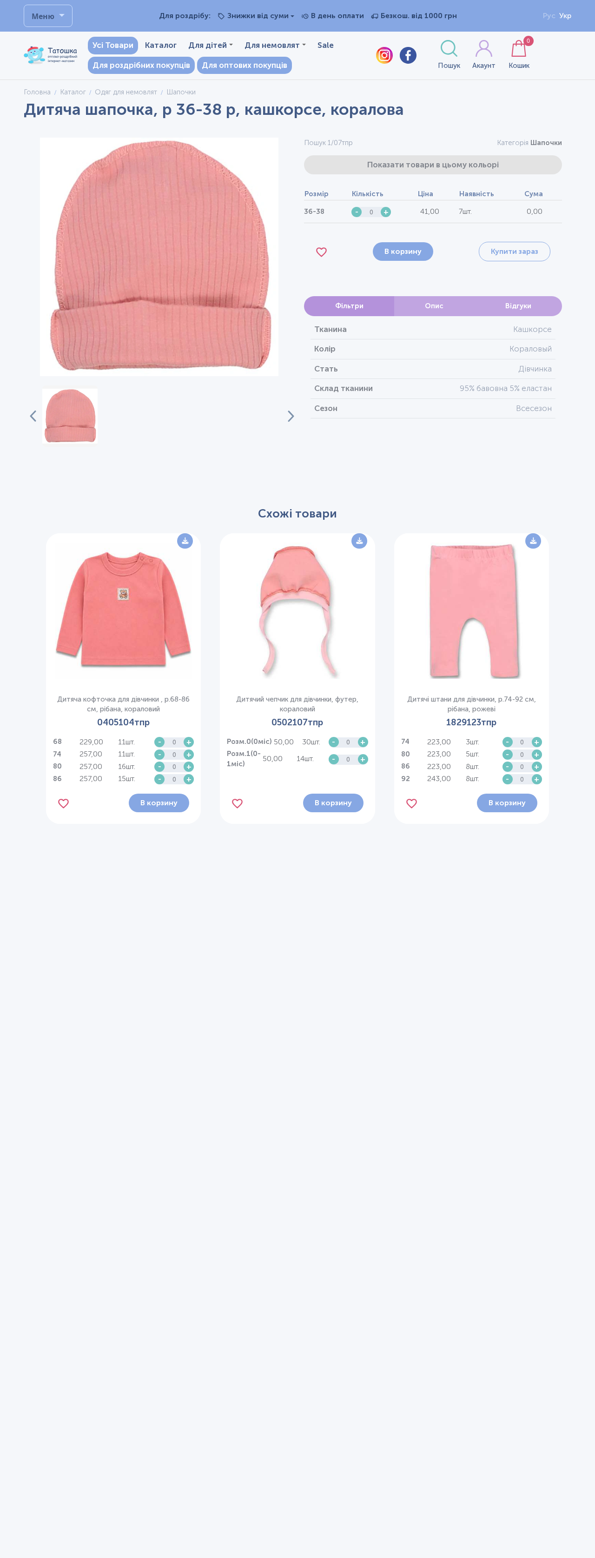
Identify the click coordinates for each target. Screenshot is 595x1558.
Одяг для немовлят (126, 92)
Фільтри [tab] (349, 306)
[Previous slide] (33, 416)
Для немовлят (272, 45)
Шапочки (546, 143)
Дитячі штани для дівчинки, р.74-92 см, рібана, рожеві (471, 704)
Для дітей (207, 45)
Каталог (161, 45)
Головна (37, 92)
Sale (325, 45)
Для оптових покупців (244, 65)
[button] (69, 416)
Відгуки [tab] (518, 306)
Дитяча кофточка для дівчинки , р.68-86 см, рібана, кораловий (123, 704)
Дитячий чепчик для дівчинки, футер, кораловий (297, 704)
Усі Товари (113, 45)
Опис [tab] (434, 306)
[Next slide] (285, 416)
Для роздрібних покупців (141, 65)
